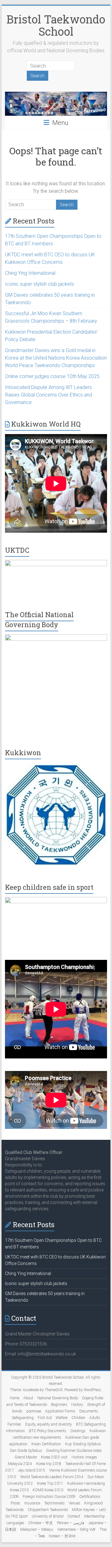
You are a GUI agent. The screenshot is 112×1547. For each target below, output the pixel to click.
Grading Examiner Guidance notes (74, 1450)
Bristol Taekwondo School (56, 25)
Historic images (84, 1457)
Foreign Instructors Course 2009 (49, 1496)
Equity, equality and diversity (48, 1424)
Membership (94, 1516)
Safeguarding (23, 1418)
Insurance (32, 1503)
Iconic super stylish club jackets (39, 284)
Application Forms (60, 1411)
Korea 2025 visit (54, 1457)
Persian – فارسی (70, 1523)
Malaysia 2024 (20, 1464)
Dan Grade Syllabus (26, 1450)
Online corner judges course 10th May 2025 (52, 376)
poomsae (33, 1411)
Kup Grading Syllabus (83, 1444)
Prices (15, 1503)
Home (14, 1398)
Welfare (62, 1418)
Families (14, 1424)
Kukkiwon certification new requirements (59, 1434)
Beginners (59, 1404)
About (28, 1398)
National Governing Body (57, 1398)
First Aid (45, 1418)
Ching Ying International (30, 273)
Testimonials (54, 1503)
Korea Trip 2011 (50, 1483)
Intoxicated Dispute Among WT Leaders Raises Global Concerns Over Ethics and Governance (48, 394)
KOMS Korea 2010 (48, 1490)
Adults (94, 1418)
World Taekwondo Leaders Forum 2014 (51, 1477)
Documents (88, 1411)
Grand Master (26, 1457)
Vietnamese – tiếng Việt (76, 1529)
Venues (74, 1503)
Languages (15, 1523)
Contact (74, 1516)
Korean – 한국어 (62, 1536)
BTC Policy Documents (47, 1431)
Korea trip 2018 (48, 1464)
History (77, 1404)
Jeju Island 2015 (31, 1470)
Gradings (78, 1431)
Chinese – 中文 (40, 1523)
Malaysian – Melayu (36, 1529)
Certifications (89, 1496)
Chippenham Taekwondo (48, 1510)
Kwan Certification (46, 1444)
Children (78, 1418)
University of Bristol (47, 1516)
